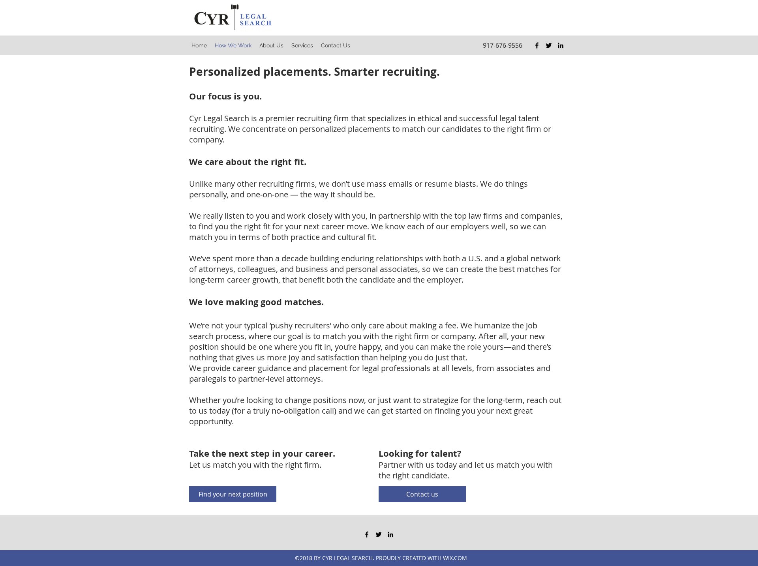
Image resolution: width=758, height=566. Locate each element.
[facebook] (537, 45)
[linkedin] (561, 45)
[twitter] (549, 45)
